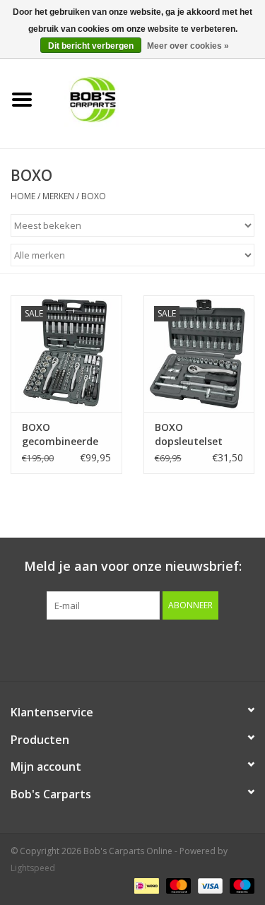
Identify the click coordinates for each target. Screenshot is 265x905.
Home (23, 196)
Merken (58, 196)
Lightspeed (33, 868)
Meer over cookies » (188, 46)
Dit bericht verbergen (91, 46)
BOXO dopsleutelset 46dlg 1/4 (189, 434)
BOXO (93, 196)
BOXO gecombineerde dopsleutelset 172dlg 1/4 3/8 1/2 (64, 434)
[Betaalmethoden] (144, 886)
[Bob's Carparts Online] (155, 98)
